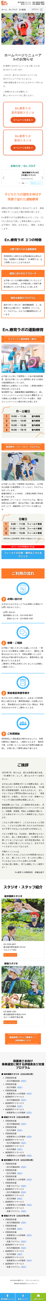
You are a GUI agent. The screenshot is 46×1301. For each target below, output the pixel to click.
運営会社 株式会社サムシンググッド (25, 1283)
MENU (36, 9)
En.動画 (22, 9)
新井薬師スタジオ (7, 1299)
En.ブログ (13, 9)
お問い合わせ (38, 1299)
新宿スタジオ (23, 1299)
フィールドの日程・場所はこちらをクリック (23, 554)
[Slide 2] (23, 183)
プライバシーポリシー (32, 1280)
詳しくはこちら (10, 955)
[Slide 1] (19, 183)
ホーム (4, 9)
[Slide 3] (26, 183)
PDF (23, 1081)
